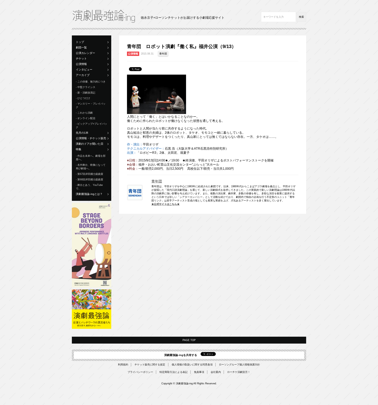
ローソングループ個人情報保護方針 (239, 364)
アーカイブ (83, 75)
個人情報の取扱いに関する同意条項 (192, 364)
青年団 (163, 53)
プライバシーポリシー (140, 372)
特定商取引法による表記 (173, 372)
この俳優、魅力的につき (91, 81)
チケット (81, 58)
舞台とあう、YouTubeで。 (89, 187)
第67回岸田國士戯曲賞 (90, 173)
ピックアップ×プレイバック (91, 125)
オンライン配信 (86, 118)
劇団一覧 (81, 47)
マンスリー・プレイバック (91, 105)
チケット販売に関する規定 (149, 364)
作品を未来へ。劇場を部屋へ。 (91, 157)
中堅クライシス (86, 87)
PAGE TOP (189, 340)
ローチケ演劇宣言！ (238, 372)
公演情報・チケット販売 (91, 138)
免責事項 (199, 372)
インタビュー (84, 69)
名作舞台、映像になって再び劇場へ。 (91, 166)
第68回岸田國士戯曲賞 (90, 179)
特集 (78, 149)
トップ (80, 42)
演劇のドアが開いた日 (89, 143)
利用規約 (123, 364)
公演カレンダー (85, 53)
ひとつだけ (83, 98)
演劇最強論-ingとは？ (89, 194)
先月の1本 (82, 132)
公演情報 (81, 64)
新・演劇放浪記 (86, 92)
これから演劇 (85, 112)
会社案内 (216, 372)
